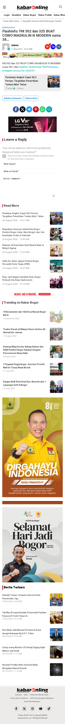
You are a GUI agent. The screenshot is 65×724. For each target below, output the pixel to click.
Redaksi (18, 695)
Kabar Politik (45, 15)
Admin (14, 45)
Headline (16, 15)
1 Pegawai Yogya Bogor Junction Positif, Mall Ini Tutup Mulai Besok (24, 366)
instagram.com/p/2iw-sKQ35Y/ (18, 71)
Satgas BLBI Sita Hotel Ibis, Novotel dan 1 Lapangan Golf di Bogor (24, 383)
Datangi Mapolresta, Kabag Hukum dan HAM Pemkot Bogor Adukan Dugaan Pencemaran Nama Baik (23, 350)
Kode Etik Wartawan (32, 701)
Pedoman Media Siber (39, 695)
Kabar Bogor (29, 15)
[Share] (58, 46)
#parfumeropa (49, 67)
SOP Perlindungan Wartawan (42, 698)
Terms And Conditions (19, 698)
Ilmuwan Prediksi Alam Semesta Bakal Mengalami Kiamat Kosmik (20, 666)
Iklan (26, 695)
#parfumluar (35, 67)
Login (7, 15)
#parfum (23, 67)
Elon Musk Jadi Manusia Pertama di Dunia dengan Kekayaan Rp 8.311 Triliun (21, 631)
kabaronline (31, 98)
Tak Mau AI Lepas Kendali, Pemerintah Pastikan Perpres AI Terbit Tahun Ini (24, 614)
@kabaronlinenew (13, 98)
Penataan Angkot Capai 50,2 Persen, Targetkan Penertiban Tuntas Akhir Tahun (21, 81)
